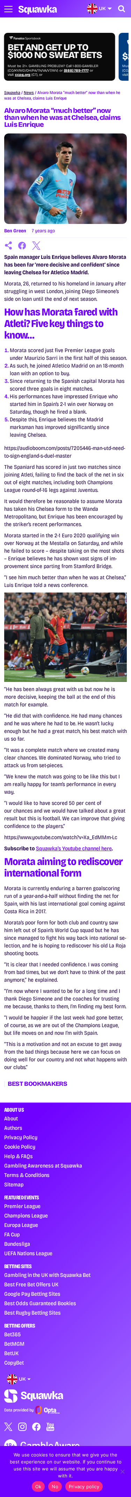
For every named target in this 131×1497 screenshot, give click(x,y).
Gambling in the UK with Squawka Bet (47, 1275)
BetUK (11, 1353)
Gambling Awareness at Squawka (43, 1165)
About (11, 1118)
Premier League (22, 1206)
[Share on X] (36, 245)
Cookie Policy (19, 1146)
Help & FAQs (18, 1156)
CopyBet (14, 1362)
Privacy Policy (20, 1137)
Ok (38, 1486)
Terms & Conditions (27, 1175)
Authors (13, 1128)
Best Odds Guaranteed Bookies (40, 1303)
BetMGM (14, 1343)
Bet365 (12, 1334)
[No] (122, 1471)
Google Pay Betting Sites (32, 1294)
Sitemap (14, 1184)
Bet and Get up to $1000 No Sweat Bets (55, 51)
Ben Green (15, 231)
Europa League (21, 1225)
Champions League (26, 1215)
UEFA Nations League (28, 1253)
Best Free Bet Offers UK (31, 1284)
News (29, 92)
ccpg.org (22, 75)
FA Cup (12, 1234)
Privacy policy (84, 1486)
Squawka (12, 92)
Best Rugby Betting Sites (32, 1312)
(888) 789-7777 (76, 70)
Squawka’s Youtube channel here (74, 848)
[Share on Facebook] (22, 245)
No (55, 1486)
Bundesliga (17, 1244)
